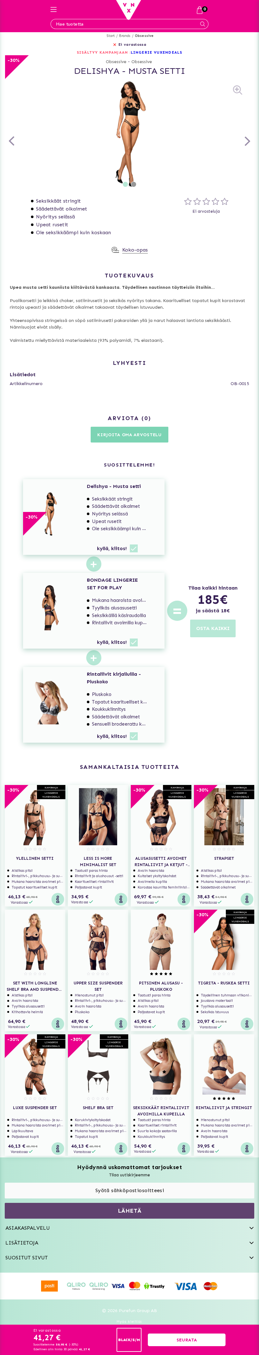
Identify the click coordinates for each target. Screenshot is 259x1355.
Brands (124, 36)
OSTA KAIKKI (213, 628)
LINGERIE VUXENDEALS (156, 52)
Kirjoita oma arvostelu (129, 434)
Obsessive (144, 36)
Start (111, 36)
